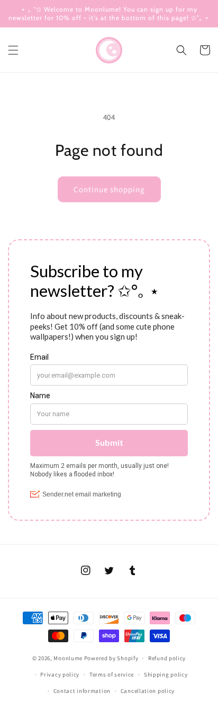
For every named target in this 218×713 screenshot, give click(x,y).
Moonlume (68, 658)
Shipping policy (166, 674)
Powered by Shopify (111, 658)
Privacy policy (59, 674)
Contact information (82, 691)
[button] (13, 50)
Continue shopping (109, 189)
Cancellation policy (148, 691)
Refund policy (167, 658)
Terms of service (111, 674)
